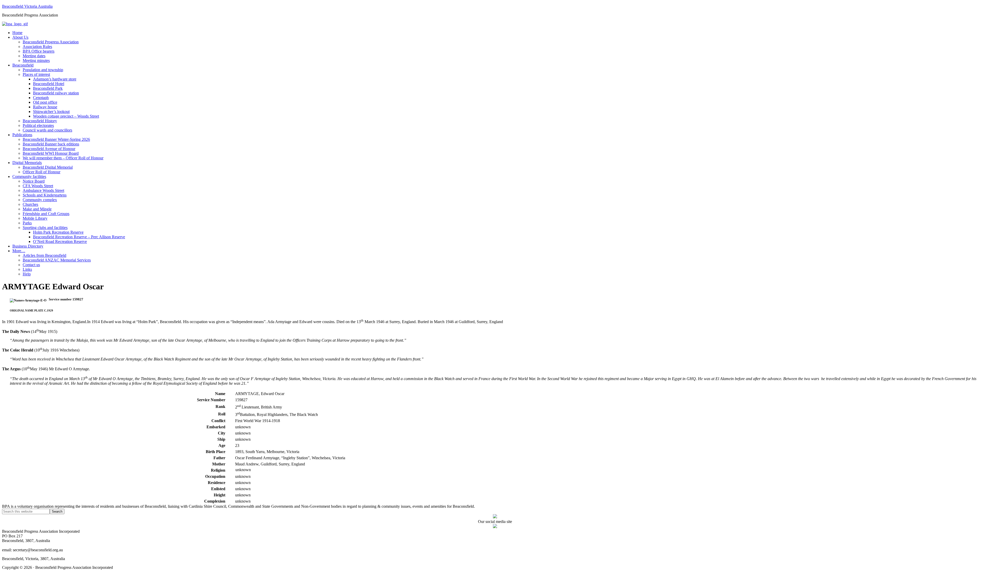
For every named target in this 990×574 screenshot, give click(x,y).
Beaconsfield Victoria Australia (27, 6)
